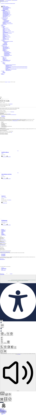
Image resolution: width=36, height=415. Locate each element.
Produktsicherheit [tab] (3, 116)
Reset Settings (1, 402)
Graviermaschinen (3, 231)
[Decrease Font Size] (1, 322)
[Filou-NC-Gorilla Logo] (8, 94)
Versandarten (2, 233)
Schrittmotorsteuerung (14, 120)
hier (11, 132)
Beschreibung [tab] (2, 115)
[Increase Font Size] (1, 320)
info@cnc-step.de (15, 0)
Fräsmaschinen (3, 230)
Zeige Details (9, 156)
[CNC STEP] (7, 3)
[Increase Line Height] (1, 328)
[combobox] (18, 278)
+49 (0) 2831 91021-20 (8, 0)
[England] (7, 1)
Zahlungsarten (3, 234)
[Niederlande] (1, 1)
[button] (0, 282)
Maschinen (2, 229)
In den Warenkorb (2, 113)
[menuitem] (18, 74)
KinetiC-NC (18, 119)
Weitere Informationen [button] (2, 259)
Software (2, 232)
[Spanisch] (4, 1)
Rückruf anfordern (2, 0)
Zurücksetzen (12, 111)
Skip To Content (2, 401)
